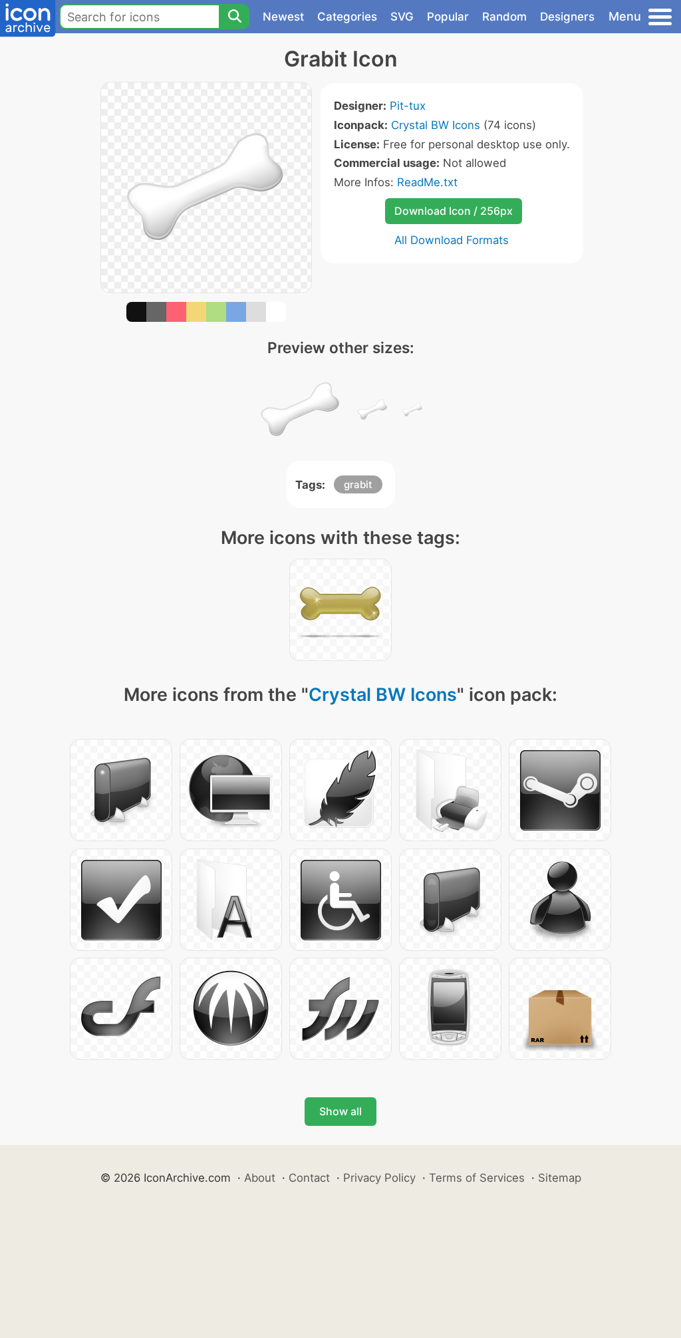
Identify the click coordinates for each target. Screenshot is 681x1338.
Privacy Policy (379, 1177)
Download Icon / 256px (453, 210)
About (259, 1177)
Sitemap (559, 1177)
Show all (340, 1111)
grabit (358, 484)
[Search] (234, 16)
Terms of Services (477, 1177)
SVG (402, 16)
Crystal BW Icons (435, 125)
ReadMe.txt (427, 182)
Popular (448, 16)
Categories (347, 16)
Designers (567, 16)
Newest (283, 16)
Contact (309, 1177)
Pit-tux (408, 105)
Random (504, 16)
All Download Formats (451, 240)
